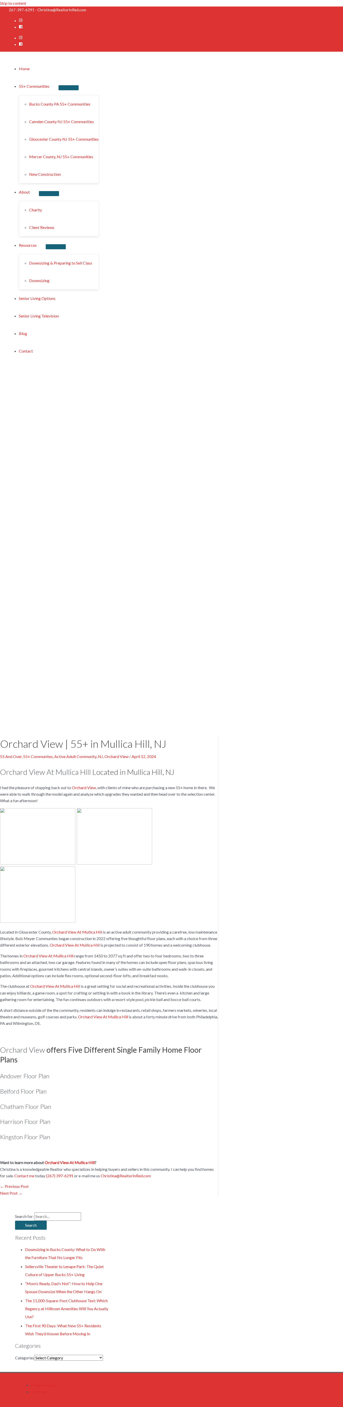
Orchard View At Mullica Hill (45, 771)
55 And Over (11, 756)
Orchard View (116, 756)
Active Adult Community (75, 756)
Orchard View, (84, 787)
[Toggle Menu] (69, 87)
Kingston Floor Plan (25, 1136)
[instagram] (21, 20)
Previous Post (14, 1186)
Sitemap (40, 1391)
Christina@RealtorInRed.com (126, 1175)
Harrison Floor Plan (25, 1121)
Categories (24, 1357)
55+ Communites (38, 756)
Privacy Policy (43, 1385)
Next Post (11, 1193)
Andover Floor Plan (24, 1076)
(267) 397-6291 (59, 1175)
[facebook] (21, 27)
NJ (100, 756)
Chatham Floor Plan (25, 1106)
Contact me (24, 1175)
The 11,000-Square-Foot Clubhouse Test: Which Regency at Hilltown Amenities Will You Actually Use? (66, 1308)
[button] (39, 86)
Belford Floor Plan (23, 1091)
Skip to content (13, 3)
